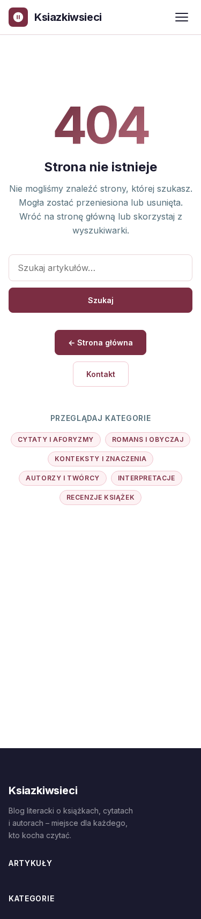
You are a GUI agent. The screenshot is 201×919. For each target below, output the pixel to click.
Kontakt (100, 374)
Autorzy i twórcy (63, 478)
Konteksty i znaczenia (101, 459)
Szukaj (101, 300)
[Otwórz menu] (181, 17)
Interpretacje (146, 478)
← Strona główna (100, 342)
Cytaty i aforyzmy (56, 439)
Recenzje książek (100, 497)
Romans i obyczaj (148, 439)
